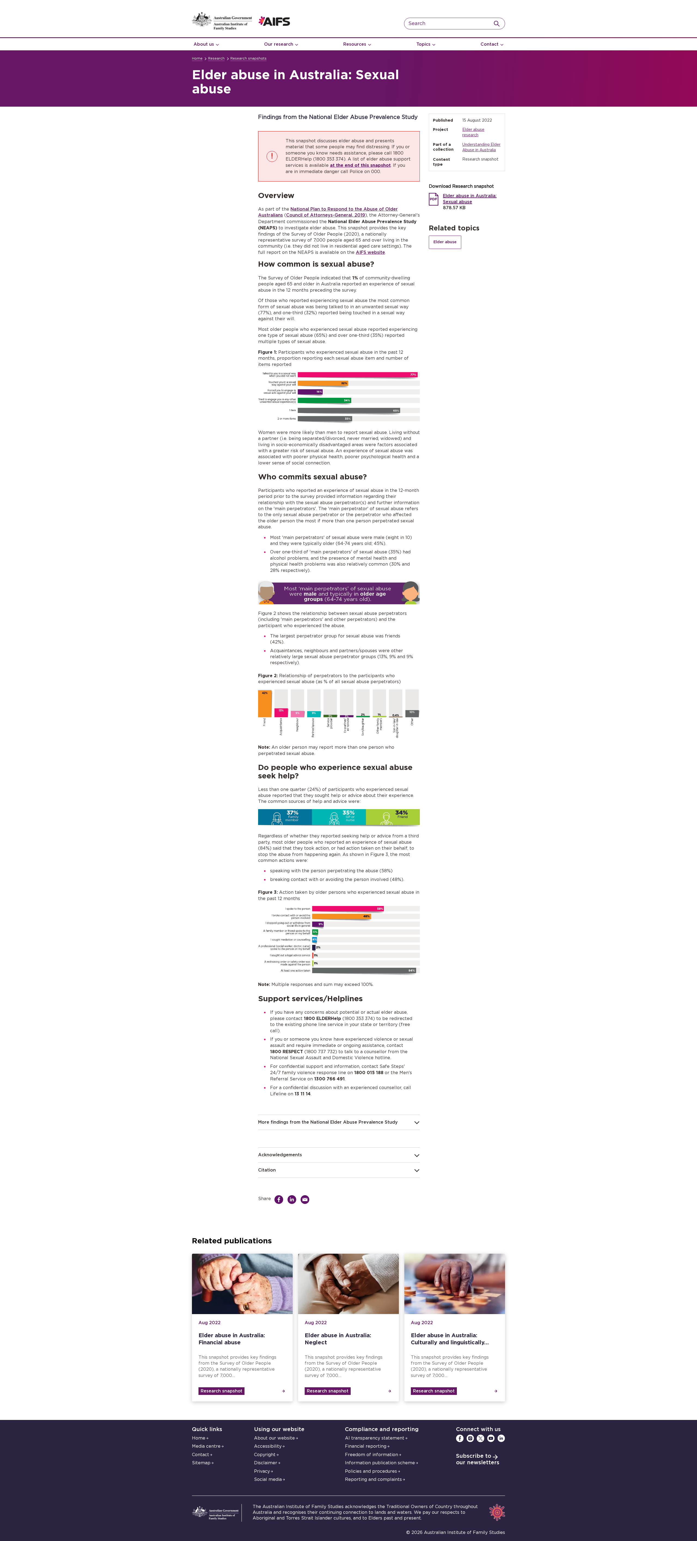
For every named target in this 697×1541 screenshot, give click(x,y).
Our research (278, 44)
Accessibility (268, 1446)
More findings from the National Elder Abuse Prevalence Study (328, 1122)
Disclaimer (265, 1463)
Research (216, 58)
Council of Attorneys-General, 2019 (325, 215)
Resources (354, 44)
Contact (490, 44)
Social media (268, 1479)
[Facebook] (460, 1438)
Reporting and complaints (373, 1479)
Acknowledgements (280, 1155)
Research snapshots (248, 58)
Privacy (262, 1471)
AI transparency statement (374, 1438)
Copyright (265, 1455)
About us (204, 44)
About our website (274, 1438)
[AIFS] (241, 29)
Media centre (206, 1446)
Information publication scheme (380, 1463)
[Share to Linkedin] (293, 1199)
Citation (267, 1170)
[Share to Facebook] (280, 1199)
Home (197, 58)
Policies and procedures (371, 1471)
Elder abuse (445, 242)
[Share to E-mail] (306, 1199)
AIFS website (370, 252)
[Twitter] (480, 1438)
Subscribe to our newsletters (477, 1459)
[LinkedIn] (501, 1438)
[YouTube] (491, 1438)
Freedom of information (371, 1455)
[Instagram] (470, 1438)
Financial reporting (365, 1446)
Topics (423, 44)
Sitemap (201, 1463)
